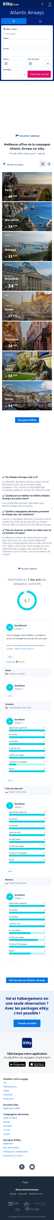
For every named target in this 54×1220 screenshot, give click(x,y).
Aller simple (11, 34)
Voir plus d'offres (27, 420)
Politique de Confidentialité (15, 1151)
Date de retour (33, 59)
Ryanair (6, 1122)
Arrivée (6, 49)
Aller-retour (11, 29)
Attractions (8, 1098)
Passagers (7, 69)
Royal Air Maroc (10, 1118)
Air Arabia (7, 1126)
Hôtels (6, 1090)
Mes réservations (11, 1147)
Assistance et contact (13, 1155)
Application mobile (11, 1108)
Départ (6, 38)
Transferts (8, 1094)
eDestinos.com (35, 1193)
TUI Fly (6, 1130)
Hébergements (10, 1086)
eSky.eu (13, 1193)
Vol (4, 1082)
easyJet (6, 1134)
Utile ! (10, 657)
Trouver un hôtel (27, 1023)
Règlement (8, 1143)
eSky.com (22, 1193)
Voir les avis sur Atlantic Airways (27, 980)
